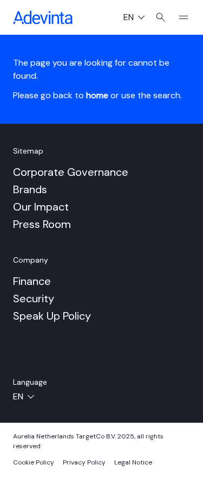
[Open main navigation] (179, 17)
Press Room (42, 224)
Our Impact (41, 207)
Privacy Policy (84, 462)
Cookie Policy (33, 462)
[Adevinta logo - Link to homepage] (43, 17)
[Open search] (161, 17)
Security (33, 298)
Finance (32, 281)
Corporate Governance (70, 172)
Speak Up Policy (52, 316)
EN (138, 18)
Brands (30, 189)
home (97, 95)
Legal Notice (133, 462)
